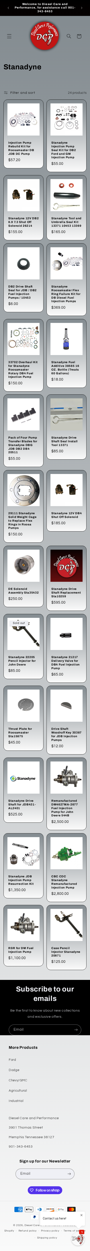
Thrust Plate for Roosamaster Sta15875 (20, 732)
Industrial (16, 1101)
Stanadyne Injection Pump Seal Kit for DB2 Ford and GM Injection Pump (63, 150)
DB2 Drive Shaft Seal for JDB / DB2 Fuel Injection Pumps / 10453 (22, 292)
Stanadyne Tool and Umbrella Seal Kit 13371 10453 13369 (66, 222)
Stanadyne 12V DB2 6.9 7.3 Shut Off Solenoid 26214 (23, 222)
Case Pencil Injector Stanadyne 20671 (65, 951)
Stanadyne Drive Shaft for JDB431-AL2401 (22, 804)
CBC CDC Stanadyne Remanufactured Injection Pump (64, 882)
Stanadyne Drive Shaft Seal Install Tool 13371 (64, 441)
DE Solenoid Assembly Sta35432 (23, 590)
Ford (12, 1059)
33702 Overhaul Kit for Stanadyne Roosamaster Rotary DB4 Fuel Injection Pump (23, 369)
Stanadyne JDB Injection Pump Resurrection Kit (21, 880)
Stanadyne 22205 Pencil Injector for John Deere (22, 660)
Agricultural (18, 1090)
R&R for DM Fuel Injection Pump (21, 949)
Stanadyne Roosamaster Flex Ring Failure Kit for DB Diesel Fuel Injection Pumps (65, 294)
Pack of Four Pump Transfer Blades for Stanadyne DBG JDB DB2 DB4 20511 (22, 445)
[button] (9, 36)
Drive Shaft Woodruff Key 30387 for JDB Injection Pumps (66, 734)
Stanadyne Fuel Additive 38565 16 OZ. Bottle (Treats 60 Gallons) (65, 367)
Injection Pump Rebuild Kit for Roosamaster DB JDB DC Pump (21, 148)
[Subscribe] (76, 1029)
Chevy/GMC (18, 1080)
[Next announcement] (82, 8)
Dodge (14, 1070)
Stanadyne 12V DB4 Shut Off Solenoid (66, 515)
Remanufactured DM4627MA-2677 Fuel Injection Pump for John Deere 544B (64, 808)
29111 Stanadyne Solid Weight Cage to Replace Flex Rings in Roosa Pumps (22, 521)
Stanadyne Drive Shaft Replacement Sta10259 (66, 592)
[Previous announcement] (8, 8)
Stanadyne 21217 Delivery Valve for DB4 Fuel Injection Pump (65, 662)
